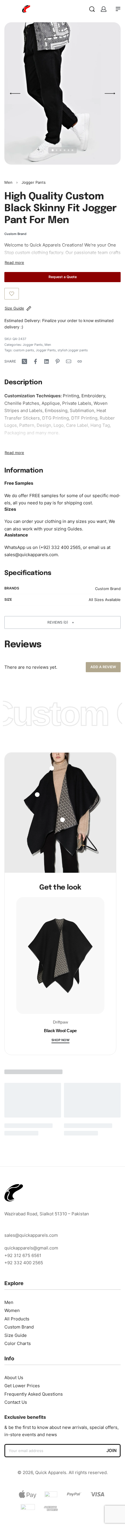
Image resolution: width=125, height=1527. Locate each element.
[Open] (37, 794)
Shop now (60, 1040)
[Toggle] (14, 263)
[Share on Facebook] (35, 361)
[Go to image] (53, 150)
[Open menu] (118, 9)
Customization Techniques (32, 395)
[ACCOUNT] (104, 9)
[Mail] (68, 361)
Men (8, 182)
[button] (62, 622)
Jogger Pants (34, 182)
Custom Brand (108, 588)
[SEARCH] (92, 9)
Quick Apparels (45, 245)
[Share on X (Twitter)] (24, 361)
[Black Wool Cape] (60, 958)
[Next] (109, 93)
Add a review (103, 667)
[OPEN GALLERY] (62, 93)
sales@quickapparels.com (31, 554)
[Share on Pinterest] (57, 361)
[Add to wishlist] (11, 293)
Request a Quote (63, 277)
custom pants (23, 350)
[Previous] (15, 93)
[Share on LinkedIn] (46, 361)
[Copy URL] (79, 361)
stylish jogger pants (73, 350)
